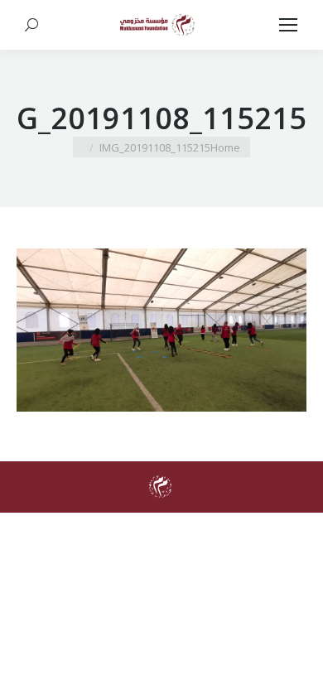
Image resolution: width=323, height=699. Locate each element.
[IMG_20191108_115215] (161, 330)
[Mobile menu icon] (288, 25)
